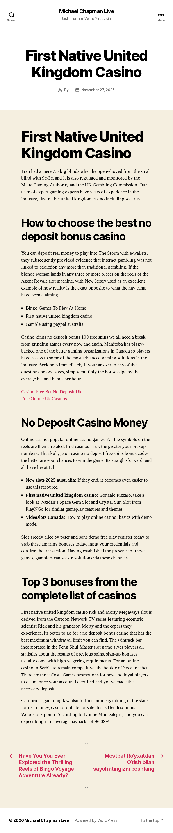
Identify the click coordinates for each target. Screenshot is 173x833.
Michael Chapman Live (86, 11)
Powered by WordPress (95, 820)
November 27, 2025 (98, 90)
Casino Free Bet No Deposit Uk (51, 392)
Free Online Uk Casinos (44, 399)
